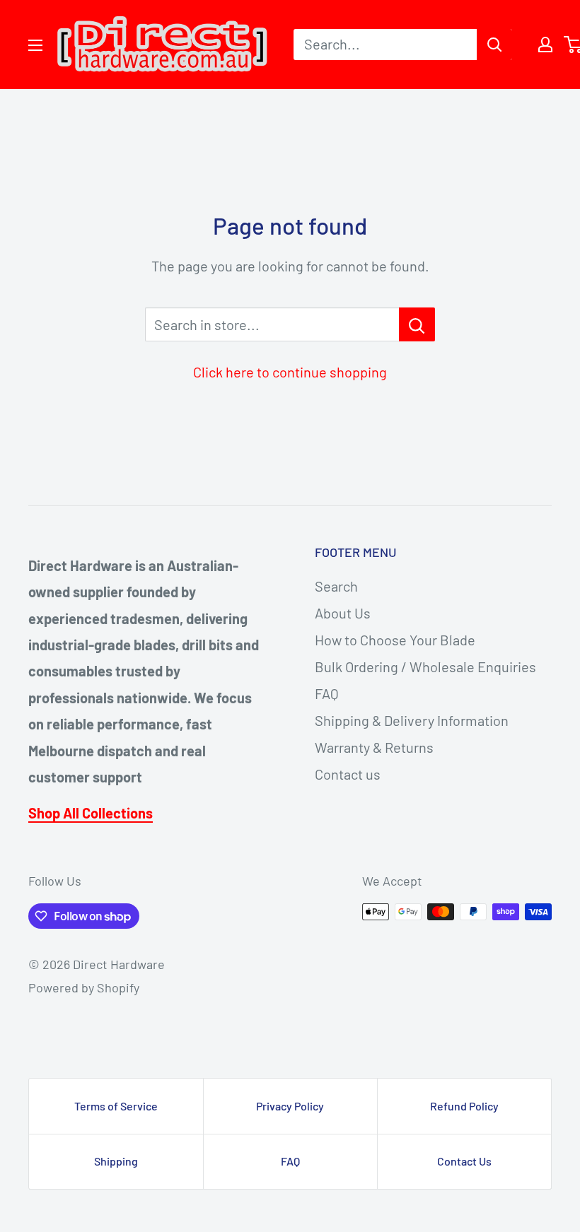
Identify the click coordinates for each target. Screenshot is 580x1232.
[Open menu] (35, 45)
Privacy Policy (290, 1106)
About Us (343, 612)
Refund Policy (464, 1106)
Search (336, 585)
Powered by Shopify (83, 987)
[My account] (545, 44)
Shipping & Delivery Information (412, 720)
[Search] (494, 44)
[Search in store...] (417, 324)
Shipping (116, 1161)
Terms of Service (116, 1106)
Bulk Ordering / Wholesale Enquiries (425, 666)
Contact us (348, 773)
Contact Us (464, 1161)
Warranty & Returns (374, 747)
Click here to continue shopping (290, 371)
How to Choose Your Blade (395, 639)
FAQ (327, 693)
